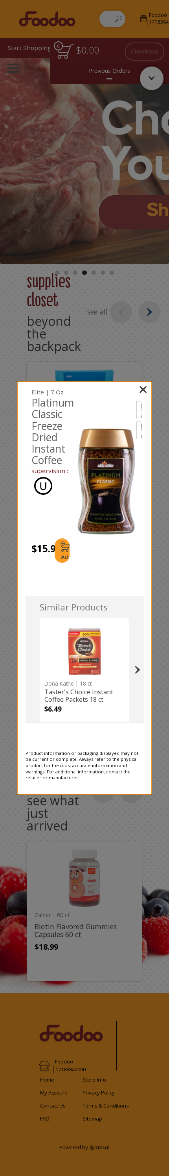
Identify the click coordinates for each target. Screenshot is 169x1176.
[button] (106, 481)
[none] (84, 670)
